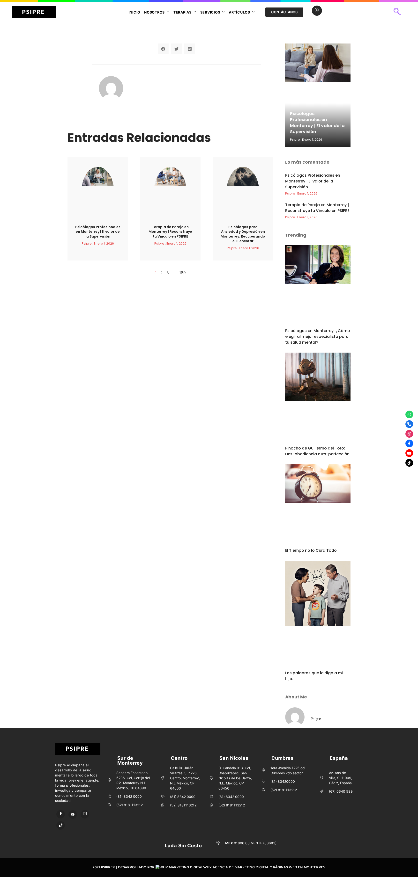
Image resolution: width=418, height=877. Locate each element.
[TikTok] (60, 825)
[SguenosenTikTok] (409, 463)
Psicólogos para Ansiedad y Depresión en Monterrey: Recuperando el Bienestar (243, 234)
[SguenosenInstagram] (409, 434)
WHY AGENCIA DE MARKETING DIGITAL (236, 867)
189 (182, 272)
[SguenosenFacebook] (409, 443)
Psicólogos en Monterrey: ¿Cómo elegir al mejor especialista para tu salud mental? (317, 336)
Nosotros (154, 12)
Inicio (135, 12)
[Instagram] (85, 814)
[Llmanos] (409, 424)
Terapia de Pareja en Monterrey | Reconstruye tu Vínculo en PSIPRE (170, 232)
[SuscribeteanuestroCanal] (409, 453)
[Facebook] (60, 814)
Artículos (239, 12)
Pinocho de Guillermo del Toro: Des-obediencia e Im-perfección (317, 451)
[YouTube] (72, 814)
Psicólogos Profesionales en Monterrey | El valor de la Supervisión (97, 232)
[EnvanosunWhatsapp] (409, 414)
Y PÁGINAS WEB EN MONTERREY (297, 867)
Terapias (182, 12)
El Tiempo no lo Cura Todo (311, 550)
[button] (397, 12)
